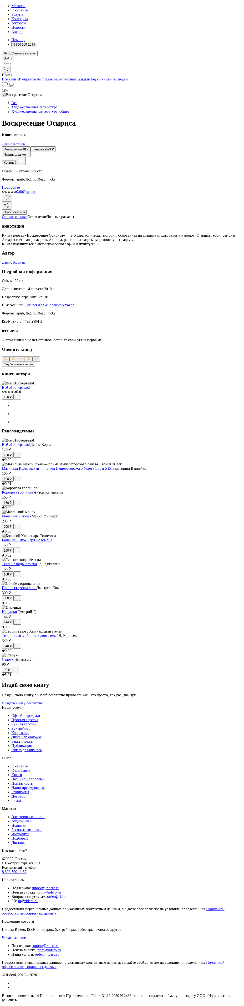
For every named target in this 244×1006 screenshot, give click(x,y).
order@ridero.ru (59, 896)
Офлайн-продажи (25, 715)
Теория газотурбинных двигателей (30, 635)
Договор (18, 796)
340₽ (8, 646)
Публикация (21, 746)
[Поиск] (6, 69)
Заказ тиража (22, 741)
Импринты (28, 79)
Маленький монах (16, 516)
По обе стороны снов (19, 588)
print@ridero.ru (49, 892)
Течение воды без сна (19, 564)
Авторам (18, 23)
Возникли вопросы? (27, 779)
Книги (16, 775)
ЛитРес (30, 305)
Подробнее (11, 187)
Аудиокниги (21, 821)
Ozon (40, 305)
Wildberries (52, 305)
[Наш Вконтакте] (13, 983)
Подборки (97, 79)
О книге (8, 217)
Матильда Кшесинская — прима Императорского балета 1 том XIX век (60, 468)
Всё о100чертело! (16, 387)
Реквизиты (20, 792)
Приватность (22, 783)
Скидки (82, 79)
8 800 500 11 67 (14, 872)
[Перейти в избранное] (5, 86)
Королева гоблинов (18, 492)
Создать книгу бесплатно (22, 703)
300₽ (8, 598)
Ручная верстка (23, 724)
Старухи (9, 659)
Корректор (20, 733)
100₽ (8, 479)
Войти (8, 58)
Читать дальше (14, 938)
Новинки (18, 825)
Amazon (67, 305)
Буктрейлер (20, 728)
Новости (18, 27)
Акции (17, 32)
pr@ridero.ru (28, 901)
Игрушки (9, 612)
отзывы (21, 217)
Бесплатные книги (26, 830)
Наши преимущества (28, 788)
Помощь (18, 40)
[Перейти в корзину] (11, 86)
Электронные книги (28, 817)
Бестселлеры (47, 79)
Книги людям (117, 79)
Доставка (18, 843)
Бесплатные (66, 79)
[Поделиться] (6, 205)
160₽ (8, 503)
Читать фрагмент (16, 154)
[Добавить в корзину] (21, 161)
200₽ (8, 526)
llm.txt (16, 800)
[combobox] (122, 63)
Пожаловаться (14, 212)
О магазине (20, 770)
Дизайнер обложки (26, 737)
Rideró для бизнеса (26, 750)
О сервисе (19, 10)
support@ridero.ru (45, 888)
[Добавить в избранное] (6, 197)
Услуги (17, 14)
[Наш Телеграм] (13, 987)
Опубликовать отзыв (18, 364)
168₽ (8, 574)
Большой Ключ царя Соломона (27, 540)
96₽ (7, 670)
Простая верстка (24, 720)
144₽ (8, 622)
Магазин (18, 6)
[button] (122, 69)
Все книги (10, 79)
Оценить (30, 192)
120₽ (8, 397)
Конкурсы (19, 19)
